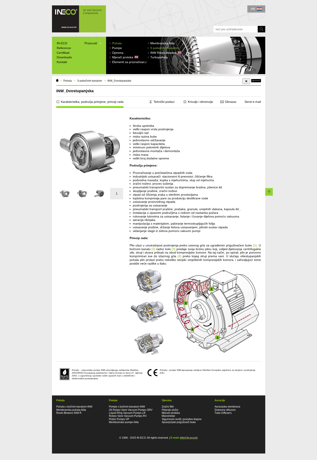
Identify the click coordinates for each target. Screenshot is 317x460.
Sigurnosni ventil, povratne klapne (182, 419)
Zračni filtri (168, 406)
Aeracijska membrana (227, 406)
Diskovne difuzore (225, 409)
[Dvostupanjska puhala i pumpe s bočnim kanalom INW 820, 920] (99, 193)
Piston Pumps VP (119, 419)
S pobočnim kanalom (89, 80)
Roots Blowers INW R (69, 412)
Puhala (67, 80)
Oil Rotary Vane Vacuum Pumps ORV (130, 409)
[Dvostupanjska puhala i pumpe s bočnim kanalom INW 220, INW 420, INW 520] (64, 193)
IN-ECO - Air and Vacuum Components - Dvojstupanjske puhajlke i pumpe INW (77, 16)
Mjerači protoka (171, 412)
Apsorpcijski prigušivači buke (179, 422)
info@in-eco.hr (189, 437)
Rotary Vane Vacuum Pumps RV (128, 415)
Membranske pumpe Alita (124, 422)
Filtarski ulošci (170, 409)
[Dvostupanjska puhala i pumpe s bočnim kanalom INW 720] (82, 193)
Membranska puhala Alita (71, 409)
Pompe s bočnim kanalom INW (127, 406)
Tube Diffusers (223, 412)
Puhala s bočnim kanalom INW (74, 406)
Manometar (168, 415)
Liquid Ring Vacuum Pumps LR (127, 412)
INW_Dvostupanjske (119, 80)
